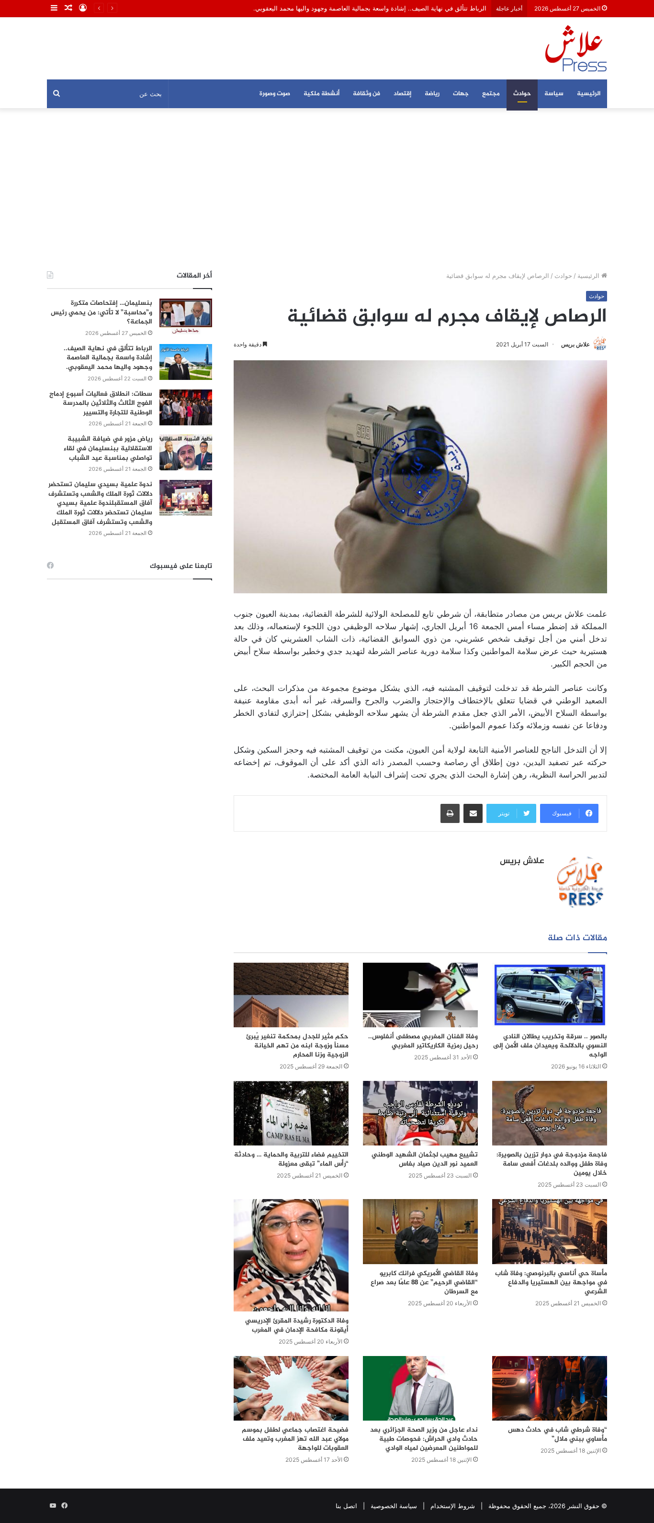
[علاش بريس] (576, 48)
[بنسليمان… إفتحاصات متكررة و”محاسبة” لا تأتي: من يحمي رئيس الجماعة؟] (185, 316)
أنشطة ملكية (321, 94)
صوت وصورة (274, 94)
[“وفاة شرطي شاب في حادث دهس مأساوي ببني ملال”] (549, 1388)
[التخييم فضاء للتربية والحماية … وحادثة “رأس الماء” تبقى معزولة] (291, 1113)
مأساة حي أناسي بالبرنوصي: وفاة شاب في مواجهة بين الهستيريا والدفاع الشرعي (551, 1282)
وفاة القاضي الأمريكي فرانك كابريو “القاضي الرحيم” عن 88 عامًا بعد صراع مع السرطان (424, 1282)
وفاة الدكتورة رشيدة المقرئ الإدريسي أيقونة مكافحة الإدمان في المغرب (297, 1325)
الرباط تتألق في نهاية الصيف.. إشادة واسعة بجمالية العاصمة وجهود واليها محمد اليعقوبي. (108, 358)
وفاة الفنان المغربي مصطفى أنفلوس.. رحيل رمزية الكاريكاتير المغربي (423, 1041)
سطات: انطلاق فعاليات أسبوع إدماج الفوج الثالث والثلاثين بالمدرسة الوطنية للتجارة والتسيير (100, 403)
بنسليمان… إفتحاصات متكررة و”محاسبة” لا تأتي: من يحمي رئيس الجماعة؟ (101, 312)
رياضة (432, 94)
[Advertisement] (327, 189)
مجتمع (491, 94)
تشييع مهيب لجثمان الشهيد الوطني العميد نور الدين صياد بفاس (425, 1159)
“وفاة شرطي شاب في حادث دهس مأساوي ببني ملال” (557, 1434)
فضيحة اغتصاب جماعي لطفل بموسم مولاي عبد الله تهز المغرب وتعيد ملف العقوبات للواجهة (295, 1439)
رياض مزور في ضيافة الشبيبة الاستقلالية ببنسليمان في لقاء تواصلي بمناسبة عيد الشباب (108, 448)
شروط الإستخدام (452, 1506)
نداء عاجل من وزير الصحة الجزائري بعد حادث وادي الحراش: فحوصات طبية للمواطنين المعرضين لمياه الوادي (424, 1439)
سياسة (554, 94)
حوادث (522, 94)
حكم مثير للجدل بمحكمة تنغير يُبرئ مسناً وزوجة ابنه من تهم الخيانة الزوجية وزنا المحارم (297, 1045)
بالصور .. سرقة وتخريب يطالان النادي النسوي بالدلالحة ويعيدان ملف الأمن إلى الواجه (550, 1045)
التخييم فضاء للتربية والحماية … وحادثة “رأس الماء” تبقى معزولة (291, 1159)
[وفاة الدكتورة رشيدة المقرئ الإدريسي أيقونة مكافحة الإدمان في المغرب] (291, 1255)
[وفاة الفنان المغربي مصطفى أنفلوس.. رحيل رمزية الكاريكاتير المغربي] (420, 995)
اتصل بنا (346, 1506)
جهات (461, 94)
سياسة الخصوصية (394, 1506)
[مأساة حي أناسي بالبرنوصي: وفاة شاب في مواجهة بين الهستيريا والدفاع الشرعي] (549, 1231)
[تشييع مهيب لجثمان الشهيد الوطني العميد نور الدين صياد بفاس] (420, 1113)
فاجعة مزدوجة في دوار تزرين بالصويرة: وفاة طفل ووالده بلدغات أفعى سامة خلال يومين (551, 1163)
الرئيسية (588, 94)
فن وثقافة (366, 94)
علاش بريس (575, 344)
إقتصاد (402, 94)
